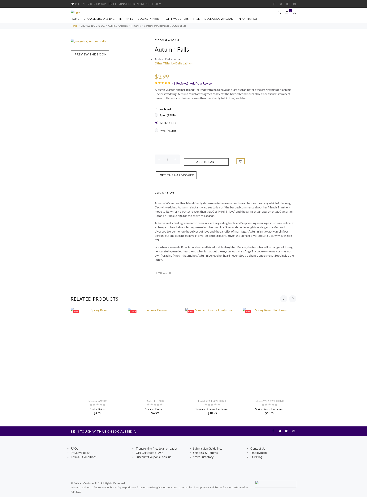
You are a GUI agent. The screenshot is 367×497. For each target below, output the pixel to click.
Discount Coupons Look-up (153, 457)
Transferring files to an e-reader (156, 448)
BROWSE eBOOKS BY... (99, 18)
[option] (97, 361)
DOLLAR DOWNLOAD (219, 18)
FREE (196, 18)
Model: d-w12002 (98, 400)
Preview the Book (89, 54)
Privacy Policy (80, 452)
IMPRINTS (126, 18)
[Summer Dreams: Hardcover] (212, 352)
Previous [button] (283, 298)
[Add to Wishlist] (240, 161)
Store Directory (203, 457)
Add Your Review (201, 83)
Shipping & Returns (205, 452)
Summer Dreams (155, 409)
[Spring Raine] (97, 352)
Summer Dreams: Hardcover (212, 409)
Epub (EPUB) (168, 115)
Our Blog (256, 457)
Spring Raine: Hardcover (269, 409)
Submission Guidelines (207, 448)
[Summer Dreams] (155, 352)
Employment (258, 452)
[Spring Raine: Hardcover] (269, 352)
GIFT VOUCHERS (177, 18)
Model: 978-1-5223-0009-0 (212, 400)
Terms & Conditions (84, 457)
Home (75, 18)
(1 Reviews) (180, 83)
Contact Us (257, 448)
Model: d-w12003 (155, 400)
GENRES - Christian (118, 25)
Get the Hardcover (176, 175)
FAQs (74, 448)
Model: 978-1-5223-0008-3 (270, 400)
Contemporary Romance (156, 25)
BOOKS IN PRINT (149, 18)
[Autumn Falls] (88, 40)
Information (248, 18)
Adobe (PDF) (168, 122)
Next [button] (292, 298)
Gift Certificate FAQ (149, 452)
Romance (136, 25)
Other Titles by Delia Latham (173, 63)
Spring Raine (97, 409)
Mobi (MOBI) (168, 130)
